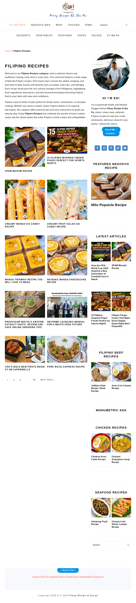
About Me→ (111, 129)
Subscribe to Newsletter (79, 577)
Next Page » (48, 380)
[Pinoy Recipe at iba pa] (68, 18)
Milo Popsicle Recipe (108, 205)
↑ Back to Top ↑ (68, 570)
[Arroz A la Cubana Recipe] (121, 371)
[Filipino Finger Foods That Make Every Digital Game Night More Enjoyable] (121, 301)
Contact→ (111, 133)
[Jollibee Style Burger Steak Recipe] (101, 371)
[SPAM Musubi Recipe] (121, 251)
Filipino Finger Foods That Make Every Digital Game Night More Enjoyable (121, 320)
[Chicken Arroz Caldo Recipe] (101, 442)
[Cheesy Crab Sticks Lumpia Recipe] (121, 507)
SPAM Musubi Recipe (18, 171)
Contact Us (98, 577)
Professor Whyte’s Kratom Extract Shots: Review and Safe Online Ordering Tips (24, 325)
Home (8, 51)
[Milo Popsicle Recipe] (111, 186)
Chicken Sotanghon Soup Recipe (121, 459)
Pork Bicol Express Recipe (66, 367)
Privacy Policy (39, 577)
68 (34, 380)
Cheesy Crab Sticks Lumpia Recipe (119, 524)
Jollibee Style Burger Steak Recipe (98, 388)
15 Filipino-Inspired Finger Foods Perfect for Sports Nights (66, 160)
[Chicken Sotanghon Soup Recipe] (121, 442)
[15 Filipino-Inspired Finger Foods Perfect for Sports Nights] (101, 301)
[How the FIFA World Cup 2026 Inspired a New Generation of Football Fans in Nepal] (101, 251)
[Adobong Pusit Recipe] (101, 507)
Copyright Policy (56, 577)
